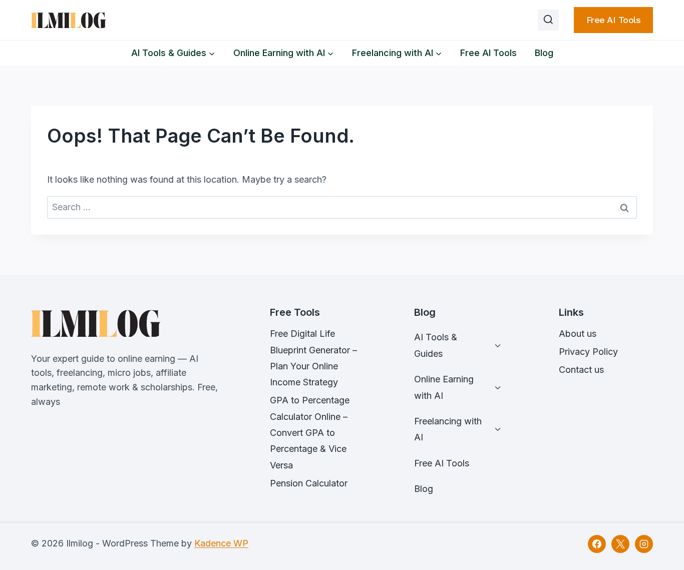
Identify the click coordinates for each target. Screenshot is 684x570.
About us (577, 333)
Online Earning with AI (444, 387)
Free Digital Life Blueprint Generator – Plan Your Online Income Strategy (313, 357)
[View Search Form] (548, 20)
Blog (544, 53)
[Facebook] (597, 544)
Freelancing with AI (448, 429)
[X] (620, 544)
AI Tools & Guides (435, 345)
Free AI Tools (613, 20)
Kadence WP (221, 543)
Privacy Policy (588, 351)
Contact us (581, 369)
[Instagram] (644, 544)
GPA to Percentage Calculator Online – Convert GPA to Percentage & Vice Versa (310, 432)
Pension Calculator (309, 483)
